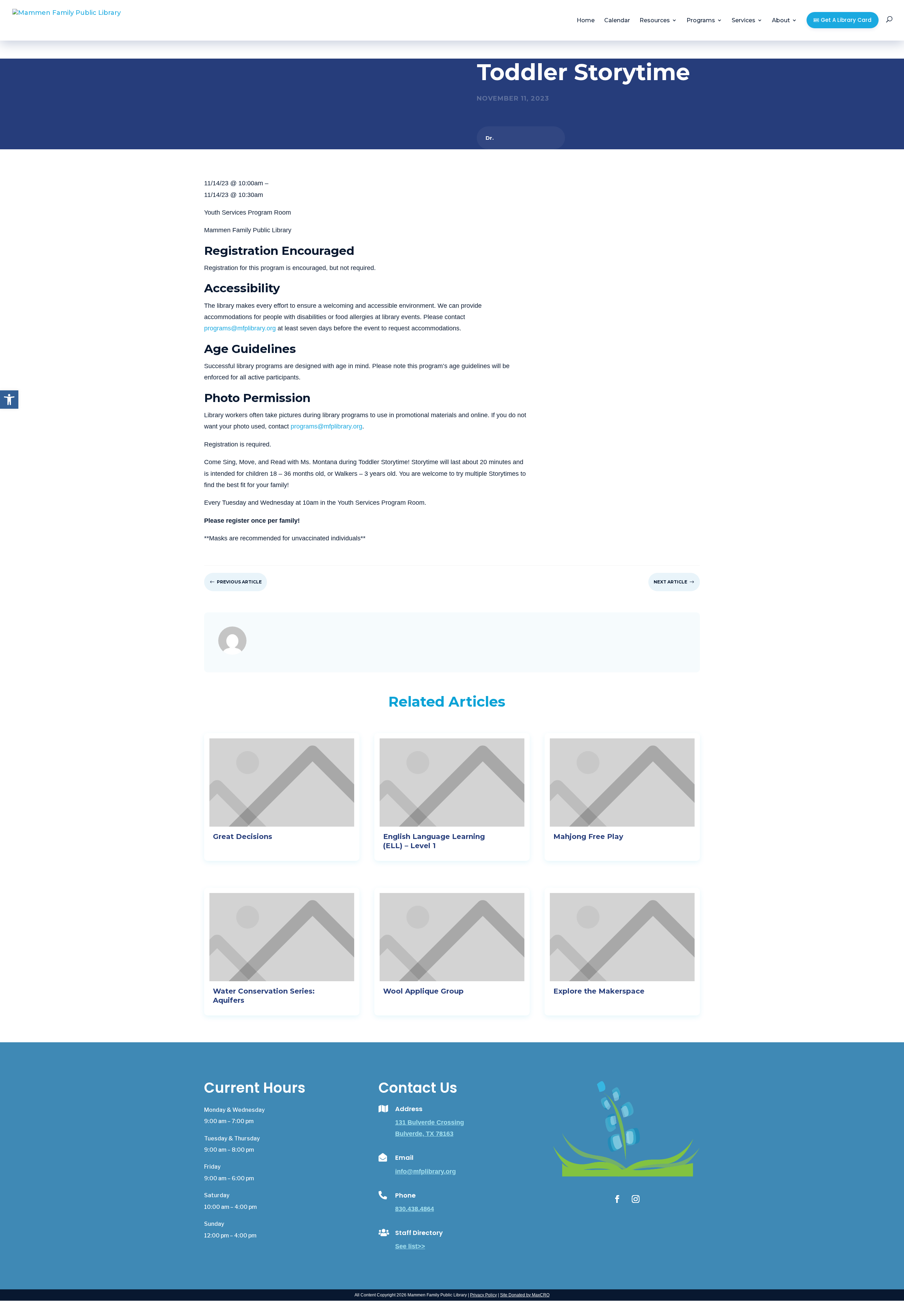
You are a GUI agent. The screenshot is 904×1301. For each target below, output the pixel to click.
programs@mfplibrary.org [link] (240, 328)
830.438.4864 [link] (414, 1208)
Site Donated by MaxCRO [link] (524, 1295)
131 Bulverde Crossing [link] (429, 1122)
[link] (9, 399)
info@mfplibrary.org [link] (425, 1171)
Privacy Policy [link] (483, 1295)
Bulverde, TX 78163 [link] (424, 1133)
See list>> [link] (410, 1246)
